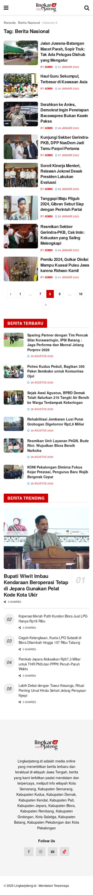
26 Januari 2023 (68, 189)
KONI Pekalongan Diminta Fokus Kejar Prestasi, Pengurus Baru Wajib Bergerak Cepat (57, 472)
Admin (49, 67)
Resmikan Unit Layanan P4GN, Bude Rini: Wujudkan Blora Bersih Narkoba (58, 445)
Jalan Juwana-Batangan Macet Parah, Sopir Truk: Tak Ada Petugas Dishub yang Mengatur (62, 51)
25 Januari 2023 (68, 216)
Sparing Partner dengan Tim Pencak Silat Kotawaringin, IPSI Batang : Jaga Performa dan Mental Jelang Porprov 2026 (57, 342)
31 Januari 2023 (68, 67)
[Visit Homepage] (46, 7)
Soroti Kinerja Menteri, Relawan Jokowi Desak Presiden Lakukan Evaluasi (61, 174)
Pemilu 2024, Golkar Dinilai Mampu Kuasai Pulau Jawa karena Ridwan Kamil (64, 264)
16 (80, 293)
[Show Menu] (6, 7)
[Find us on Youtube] (52, 851)
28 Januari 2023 (68, 128)
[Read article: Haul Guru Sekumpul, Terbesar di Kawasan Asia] (21, 85)
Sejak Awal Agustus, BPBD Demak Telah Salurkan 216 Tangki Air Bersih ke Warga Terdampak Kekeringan (58, 397)
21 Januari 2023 (68, 277)
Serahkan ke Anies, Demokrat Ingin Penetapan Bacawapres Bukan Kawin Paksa (64, 112)
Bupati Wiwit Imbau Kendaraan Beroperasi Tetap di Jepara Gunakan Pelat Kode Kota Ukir (36, 585)
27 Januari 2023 (68, 155)
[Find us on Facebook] (28, 851)
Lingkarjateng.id (25, 885)
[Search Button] (86, 7)
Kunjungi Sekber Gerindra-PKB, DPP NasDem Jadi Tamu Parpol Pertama (64, 142)
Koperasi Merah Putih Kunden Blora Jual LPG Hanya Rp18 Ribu (53, 618)
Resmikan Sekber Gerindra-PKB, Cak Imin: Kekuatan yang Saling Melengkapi (62, 235)
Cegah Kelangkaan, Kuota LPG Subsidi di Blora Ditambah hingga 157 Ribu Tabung (50, 640)
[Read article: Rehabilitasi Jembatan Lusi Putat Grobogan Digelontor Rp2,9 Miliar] (14, 424)
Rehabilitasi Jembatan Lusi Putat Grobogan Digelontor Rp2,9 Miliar (55, 421)
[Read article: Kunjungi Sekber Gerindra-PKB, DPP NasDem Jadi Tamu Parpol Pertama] (21, 147)
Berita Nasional (29, 22)
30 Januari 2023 (68, 88)
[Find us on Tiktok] (64, 851)
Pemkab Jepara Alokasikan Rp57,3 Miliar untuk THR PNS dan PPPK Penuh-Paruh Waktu (49, 664)
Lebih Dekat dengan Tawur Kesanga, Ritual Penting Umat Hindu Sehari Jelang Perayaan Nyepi (52, 690)
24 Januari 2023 (68, 250)
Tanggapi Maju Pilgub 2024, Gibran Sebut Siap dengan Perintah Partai (62, 203)
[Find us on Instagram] (40, 851)
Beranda (10, 22)
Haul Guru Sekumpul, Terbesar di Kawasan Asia (63, 78)
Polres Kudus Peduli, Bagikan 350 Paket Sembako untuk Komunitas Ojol (56, 371)
